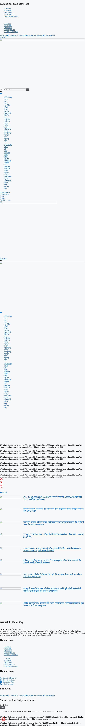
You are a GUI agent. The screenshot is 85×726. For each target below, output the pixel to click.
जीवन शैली (7, 113)
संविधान (6, 125)
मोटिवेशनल (7, 129)
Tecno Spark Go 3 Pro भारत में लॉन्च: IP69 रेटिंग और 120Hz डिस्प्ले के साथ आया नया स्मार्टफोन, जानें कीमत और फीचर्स (52, 549)
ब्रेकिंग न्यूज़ (8, 97)
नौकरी (6, 107)
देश (5, 101)
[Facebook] (42, 479)
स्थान (6, 99)
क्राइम (6, 111)
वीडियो (6, 139)
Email (2, 705)
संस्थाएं (6, 135)
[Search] (27, 89)
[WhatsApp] (42, 485)
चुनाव (6, 131)
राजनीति (7, 105)
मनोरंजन (7, 119)
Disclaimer (8, 12)
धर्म (5, 117)
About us (7, 8)
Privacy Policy (9, 14)
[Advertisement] (42, 425)
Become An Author (11, 16)
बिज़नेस (6, 115)
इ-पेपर (6, 127)
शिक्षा (6, 109)
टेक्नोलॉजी (7, 133)
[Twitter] (42, 482)
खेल (5, 141)
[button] (42, 20)
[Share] (42, 488)
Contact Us (8, 10)
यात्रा (6, 123)
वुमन (5, 137)
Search (2, 89)
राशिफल (7, 121)
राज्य (5, 103)
